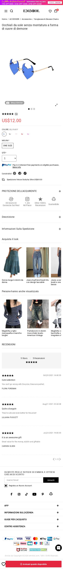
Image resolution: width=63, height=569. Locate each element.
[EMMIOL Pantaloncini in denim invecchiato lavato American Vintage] (38, 313)
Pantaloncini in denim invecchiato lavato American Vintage (36, 333)
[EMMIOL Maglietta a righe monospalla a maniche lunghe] (12, 313)
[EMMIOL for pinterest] (42, 494)
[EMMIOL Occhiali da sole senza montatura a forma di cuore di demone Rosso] (22, 135)
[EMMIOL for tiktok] (26, 494)
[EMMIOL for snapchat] (51, 494)
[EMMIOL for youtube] (34, 494)
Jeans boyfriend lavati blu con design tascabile (37, 281)
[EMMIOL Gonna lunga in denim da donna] (13, 262)
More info (17, 167)
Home (4, 19)
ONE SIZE (7, 145)
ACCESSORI (14, 19)
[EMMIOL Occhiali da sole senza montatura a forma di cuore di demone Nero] (10, 135)
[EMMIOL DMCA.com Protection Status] (38, 551)
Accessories (27, 19)
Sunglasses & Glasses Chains (46, 19)
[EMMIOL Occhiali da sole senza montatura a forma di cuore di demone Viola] (28, 135)
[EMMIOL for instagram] (19, 494)
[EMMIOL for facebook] (11, 494)
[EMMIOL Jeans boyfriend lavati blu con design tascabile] (37, 262)
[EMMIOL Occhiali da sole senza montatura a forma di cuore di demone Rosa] (16, 135)
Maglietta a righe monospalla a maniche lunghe (12, 333)
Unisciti (50, 480)
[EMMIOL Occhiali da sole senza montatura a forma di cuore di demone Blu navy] (4, 135)
